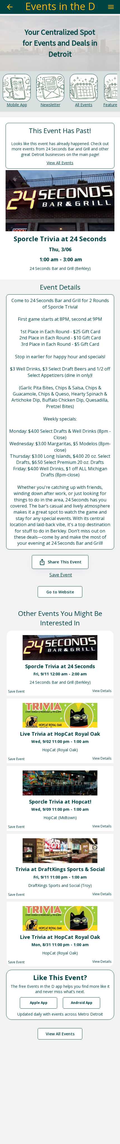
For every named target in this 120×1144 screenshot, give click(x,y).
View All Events (60, 162)
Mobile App (17, 104)
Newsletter (50, 104)
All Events (83, 104)
